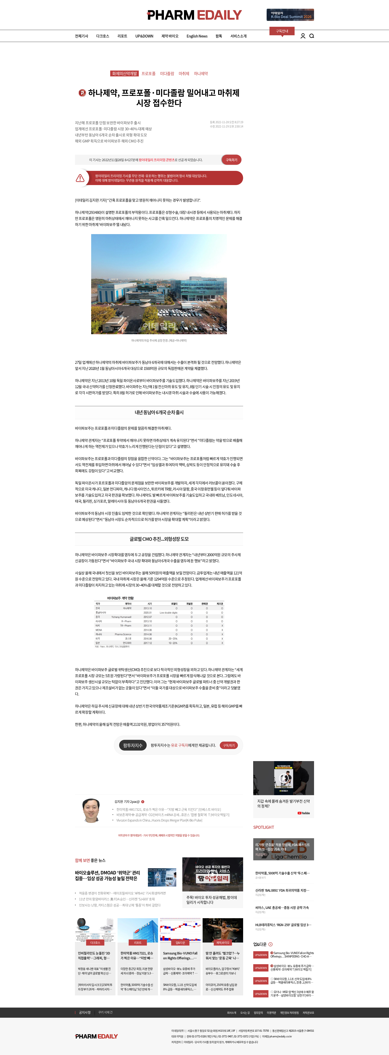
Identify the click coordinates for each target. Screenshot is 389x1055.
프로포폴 (148, 73)
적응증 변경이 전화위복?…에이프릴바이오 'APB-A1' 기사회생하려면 (122, 893)
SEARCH (311, 36)
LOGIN (302, 36)
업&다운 (180, 942)
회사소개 (231, 1012)
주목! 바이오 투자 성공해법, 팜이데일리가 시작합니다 (211, 900)
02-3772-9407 (225, 1036)
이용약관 (271, 1012)
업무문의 (258, 1012)
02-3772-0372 (241, 1036)
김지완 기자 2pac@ (127, 801)
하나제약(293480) (88, 212)
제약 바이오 (169, 36)
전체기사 (81, 36)
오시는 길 (245, 1012)
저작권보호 (308, 1012)
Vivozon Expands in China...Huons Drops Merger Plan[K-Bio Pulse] (159, 820)
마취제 (184, 73)
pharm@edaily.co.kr (280, 1036)
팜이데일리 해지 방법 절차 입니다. (118, 1012)
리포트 (122, 36)
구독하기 (231, 159)
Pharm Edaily (96, 1036)
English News (197, 36)
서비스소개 (238, 36)
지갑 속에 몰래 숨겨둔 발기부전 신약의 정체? (283, 803)
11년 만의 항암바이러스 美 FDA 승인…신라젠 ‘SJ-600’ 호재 (117, 898)
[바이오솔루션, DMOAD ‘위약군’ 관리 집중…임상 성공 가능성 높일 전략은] (162, 876)
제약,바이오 (222, 942)
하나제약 (201, 73)
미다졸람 (167, 73)
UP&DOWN (144, 36)
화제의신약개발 (124, 73)
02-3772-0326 (199, 1036)
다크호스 (102, 36)
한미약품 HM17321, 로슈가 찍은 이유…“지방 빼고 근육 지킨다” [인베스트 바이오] (168, 809)
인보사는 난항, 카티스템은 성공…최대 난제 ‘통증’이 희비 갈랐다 (119, 905)
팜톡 (219, 36)
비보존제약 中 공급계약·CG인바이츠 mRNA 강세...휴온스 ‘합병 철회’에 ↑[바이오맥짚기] (172, 814)
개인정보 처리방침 (289, 1012)
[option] (130, 1012)
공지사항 (85, 1012)
